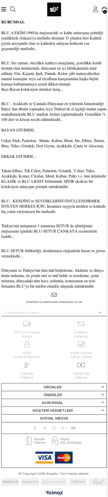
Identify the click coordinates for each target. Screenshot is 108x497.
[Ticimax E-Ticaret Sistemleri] (54, 493)
